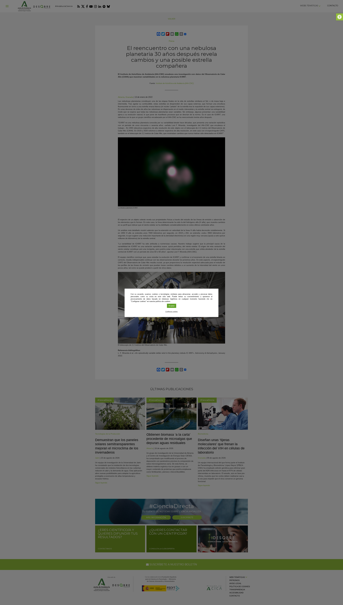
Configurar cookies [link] (171, 311)
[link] (339, 16)
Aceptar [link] (172, 306)
